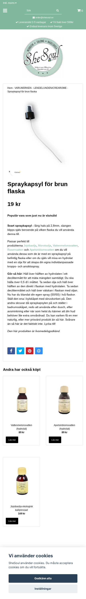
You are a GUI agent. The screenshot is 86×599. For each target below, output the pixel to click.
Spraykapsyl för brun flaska (22, 91)
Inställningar (43, 588)
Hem (10, 88)
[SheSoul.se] (43, 57)
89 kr (21, 432)
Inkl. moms (10, 3)
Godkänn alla (43, 578)
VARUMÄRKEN (23, 88)
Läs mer (12, 440)
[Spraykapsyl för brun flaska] (43, 134)
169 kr (21, 513)
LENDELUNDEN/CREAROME (50, 88)
